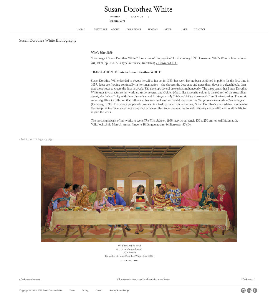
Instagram (243, 290)
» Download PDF (166, 63)
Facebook (255, 290)
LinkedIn (249, 290)
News (167, 29)
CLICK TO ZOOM (129, 260)
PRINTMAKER (117, 21)
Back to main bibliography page (37, 139)
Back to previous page (30, 279)
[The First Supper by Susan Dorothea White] (139, 195)
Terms (72, 290)
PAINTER (115, 16)
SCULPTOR (137, 16)
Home (81, 29)
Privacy (85, 290)
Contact (99, 290)
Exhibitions (133, 29)
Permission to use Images (158, 279)
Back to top (248, 279)
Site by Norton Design (119, 290)
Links (183, 29)
